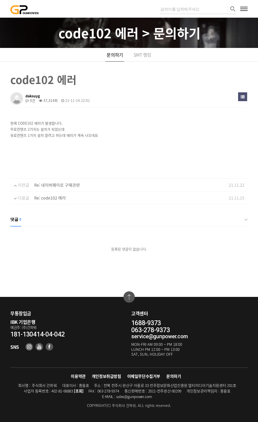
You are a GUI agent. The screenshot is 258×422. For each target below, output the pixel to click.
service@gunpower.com (159, 336)
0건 (32, 100)
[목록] (242, 96)
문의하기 (115, 54)
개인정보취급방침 (106, 376)
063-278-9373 (150, 330)
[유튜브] (39, 347)
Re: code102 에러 (50, 198)
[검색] (231, 9)
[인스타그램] (29, 347)
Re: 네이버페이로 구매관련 (57, 185)
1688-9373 (146, 323)
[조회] (79, 391)
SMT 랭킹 (142, 54)
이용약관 (78, 376)
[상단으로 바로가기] (129, 297)
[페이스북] (49, 347)
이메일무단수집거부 (143, 376)
